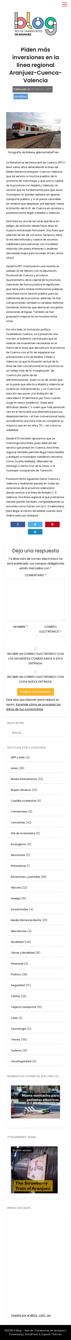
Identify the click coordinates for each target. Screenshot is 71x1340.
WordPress (31, 1334)
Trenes (15, 1039)
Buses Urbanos (21, 790)
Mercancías (19, 931)
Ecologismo (18, 844)
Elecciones (18, 855)
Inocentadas (19, 909)
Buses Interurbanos (24, 779)
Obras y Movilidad (23, 953)
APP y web (18, 757)
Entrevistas (18, 866)
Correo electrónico (50, 629)
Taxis (14, 1018)
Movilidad (20, 96)
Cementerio (19, 811)
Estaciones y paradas (25, 877)
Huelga (15, 898)
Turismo (16, 1050)
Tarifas (15, 996)
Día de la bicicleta (23, 833)
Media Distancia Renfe (26, 920)
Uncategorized (21, 1061)
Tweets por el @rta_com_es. (31, 1315)
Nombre (20, 627)
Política (16, 974)
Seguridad (18, 985)
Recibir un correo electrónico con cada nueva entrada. (35, 679)
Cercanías (18, 822)
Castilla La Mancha (23, 801)
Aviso (14, 768)
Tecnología (18, 1029)
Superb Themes (52, 1334)
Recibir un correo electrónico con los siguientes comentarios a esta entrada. (35, 658)
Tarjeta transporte (23, 1007)
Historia (16, 887)
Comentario (35, 575)
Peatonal (17, 964)
